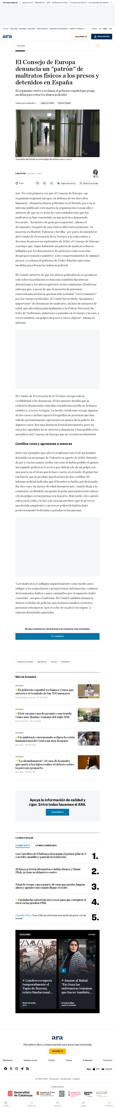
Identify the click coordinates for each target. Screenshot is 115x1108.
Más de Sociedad (25, 676)
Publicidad (87, 1060)
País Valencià (42, 29)
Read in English (64, 103)
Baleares (31, 29)
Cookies (76, 1078)
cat (100, 29)
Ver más (91, 934)
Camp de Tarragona (77, 29)
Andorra (22, 29)
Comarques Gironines (58, 29)
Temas (69, 1060)
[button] (111, 2)
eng (110, 29)
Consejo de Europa (25, 662)
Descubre (25, 934)
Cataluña (14, 29)
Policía (54, 662)
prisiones (65, 662)
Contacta (107, 1060)
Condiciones (65, 1078)
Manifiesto (8, 1060)
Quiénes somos (30, 1060)
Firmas (51, 1060)
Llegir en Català (47, 103)
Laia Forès (20, 173)
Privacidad (54, 1078)
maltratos (42, 662)
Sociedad (21, 46)
